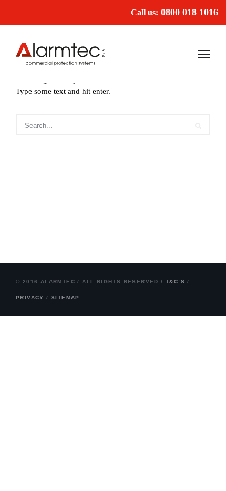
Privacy (30, 297)
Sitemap (65, 297)
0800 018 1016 (189, 12)
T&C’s (175, 281)
